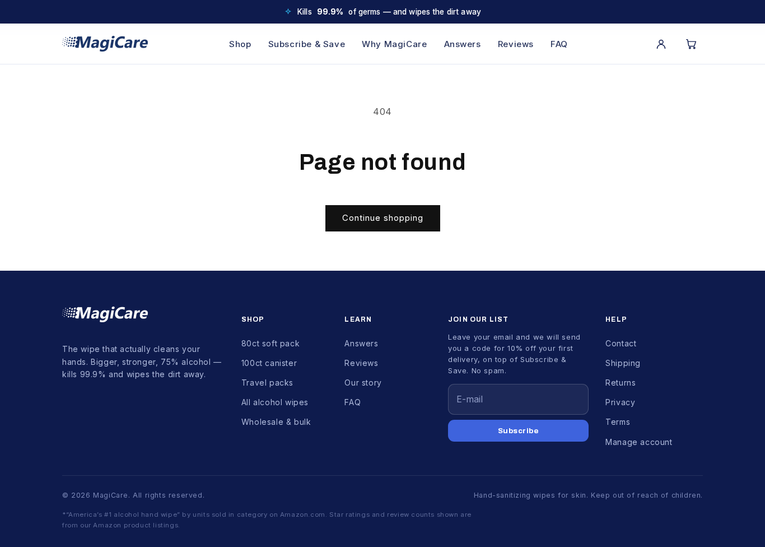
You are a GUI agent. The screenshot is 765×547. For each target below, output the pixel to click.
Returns (620, 382)
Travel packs (267, 382)
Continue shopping (382, 217)
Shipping (623, 363)
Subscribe (518, 431)
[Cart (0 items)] (691, 43)
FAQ (559, 44)
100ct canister (269, 363)
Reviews (516, 44)
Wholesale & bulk (276, 422)
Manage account (638, 442)
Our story (362, 382)
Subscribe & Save (307, 44)
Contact (620, 343)
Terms (617, 422)
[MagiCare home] (105, 44)
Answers (462, 44)
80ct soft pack (270, 343)
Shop (240, 44)
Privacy (620, 402)
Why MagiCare (394, 44)
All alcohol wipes (275, 402)
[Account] (661, 43)
